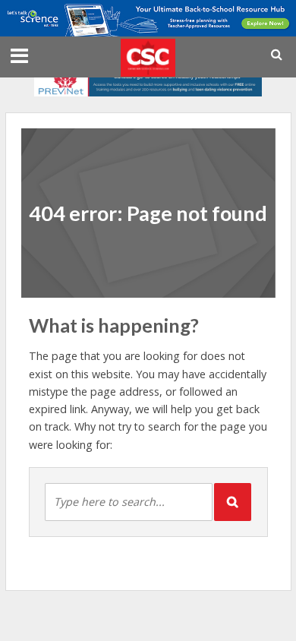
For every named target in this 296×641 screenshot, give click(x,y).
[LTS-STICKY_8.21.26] (148, 16)
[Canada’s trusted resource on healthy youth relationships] (148, 81)
